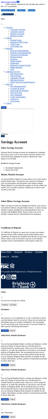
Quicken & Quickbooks (19, 55)
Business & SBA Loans (19, 42)
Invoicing (13, 59)
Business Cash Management (20, 53)
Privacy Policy (6, 252)
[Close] (2, 297)
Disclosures (18, 252)
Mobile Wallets (15, 61)
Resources (31, 10)
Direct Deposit (15, 76)
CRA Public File (16, 46)
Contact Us (21, 10)
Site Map (15, 256)
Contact (8, 103)
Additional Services (13, 72)
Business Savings (16, 36)
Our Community (16, 95)
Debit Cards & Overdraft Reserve (22, 82)
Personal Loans (16, 40)
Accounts (9, 27)
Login (3, 107)
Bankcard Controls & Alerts (20, 65)
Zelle (12, 70)
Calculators (39, 252)
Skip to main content (8, 2)
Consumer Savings (17, 32)
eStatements (14, 63)
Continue (5, 305)
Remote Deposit (16, 57)
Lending (9, 38)
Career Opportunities (18, 97)
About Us (9, 84)
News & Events (16, 93)
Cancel (12, 330)
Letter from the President (19, 91)
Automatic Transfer (17, 78)
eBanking (9, 48)
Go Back (13, 305)
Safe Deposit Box (16, 74)
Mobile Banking (16, 67)
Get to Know (15, 101)
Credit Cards (15, 44)
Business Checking (17, 34)
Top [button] (18, 2)
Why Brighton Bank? (18, 86)
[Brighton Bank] (7, 14)
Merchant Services (17, 80)
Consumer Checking (17, 30)
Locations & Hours (8, 10)
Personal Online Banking (19, 51)
